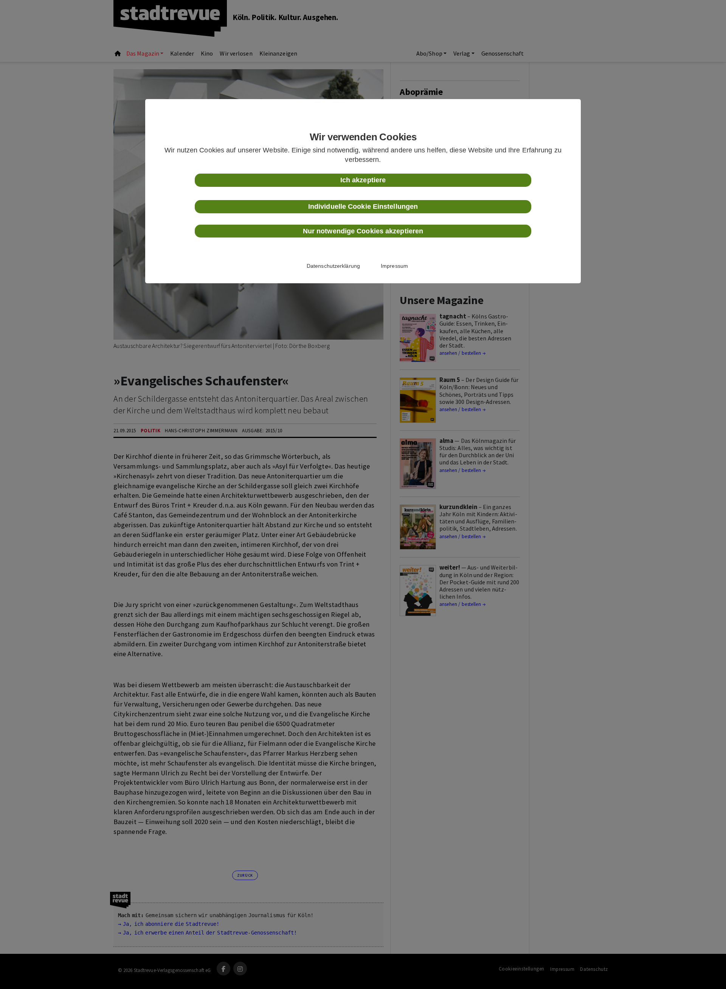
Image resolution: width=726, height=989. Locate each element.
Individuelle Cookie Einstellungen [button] (363, 206)
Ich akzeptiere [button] (363, 180)
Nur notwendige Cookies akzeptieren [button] (363, 231)
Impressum (394, 266)
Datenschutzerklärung (333, 266)
